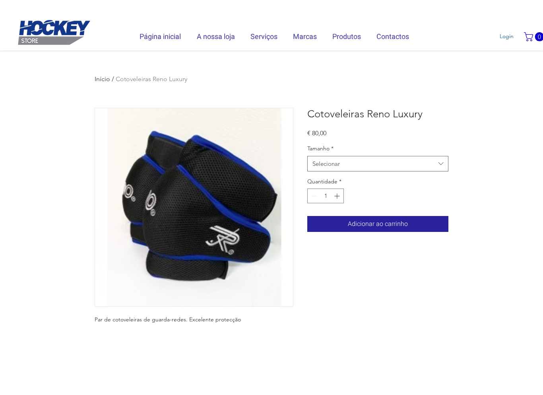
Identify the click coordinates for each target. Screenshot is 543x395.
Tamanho (320, 148)
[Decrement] (313, 196)
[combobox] (377, 163)
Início (102, 79)
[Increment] (338, 196)
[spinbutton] (325, 196)
